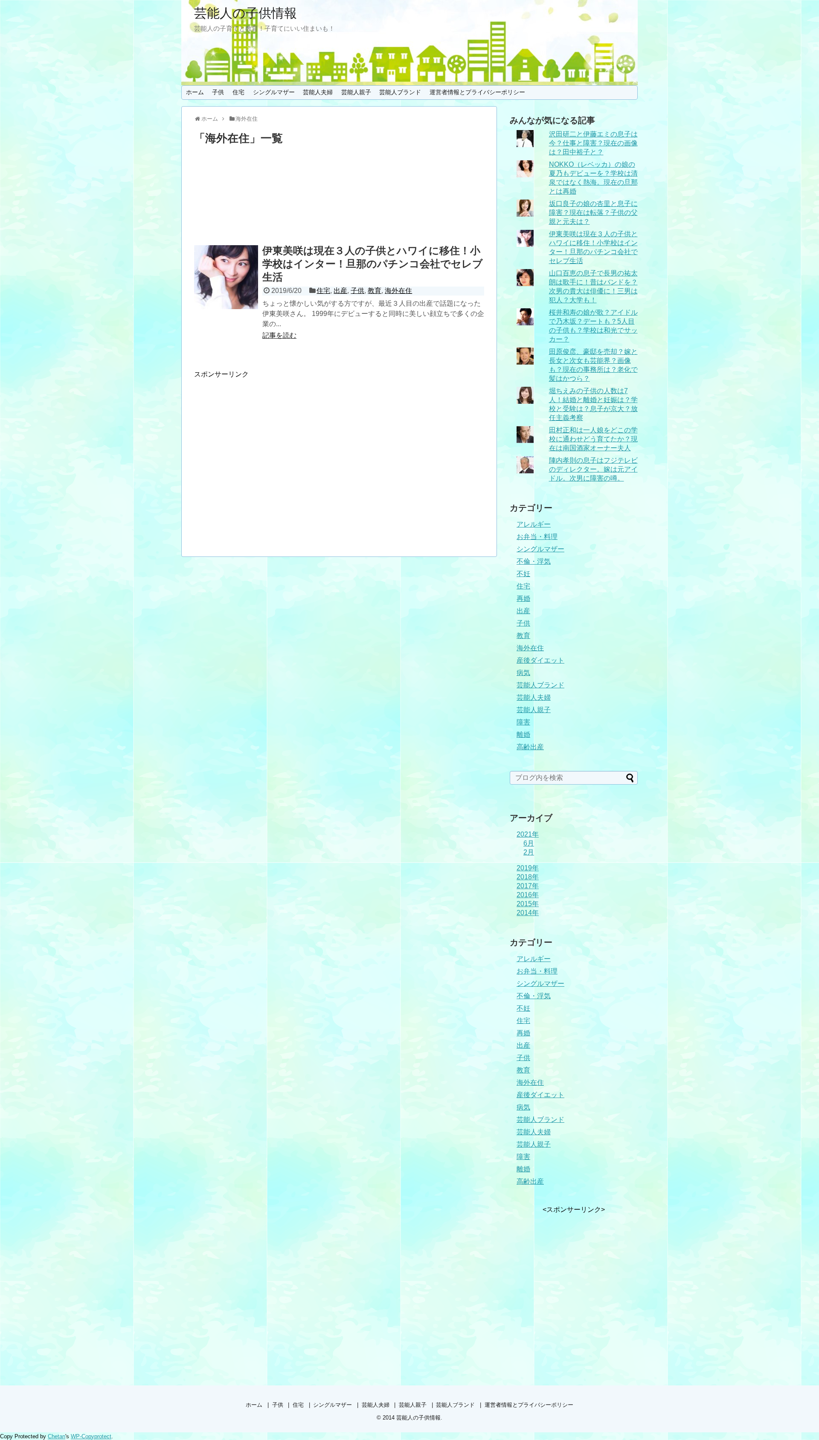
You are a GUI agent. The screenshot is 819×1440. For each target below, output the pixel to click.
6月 (528, 843)
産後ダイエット (540, 660)
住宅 (238, 92)
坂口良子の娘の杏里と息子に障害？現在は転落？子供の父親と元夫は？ (593, 212)
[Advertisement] (339, 197)
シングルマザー (274, 92)
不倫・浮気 (534, 561)
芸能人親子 (356, 92)
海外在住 (398, 290)
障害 (523, 722)
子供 (218, 92)
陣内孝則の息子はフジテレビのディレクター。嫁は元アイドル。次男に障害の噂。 (593, 469)
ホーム (195, 92)
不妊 (523, 573)
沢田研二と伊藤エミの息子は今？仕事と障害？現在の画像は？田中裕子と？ (593, 143)
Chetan (56, 1436)
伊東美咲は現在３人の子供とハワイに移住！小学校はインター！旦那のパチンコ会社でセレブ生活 (372, 264)
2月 (528, 852)
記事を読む (279, 335)
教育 (374, 290)
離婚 (523, 734)
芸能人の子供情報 (245, 13)
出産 (340, 290)
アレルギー (534, 524)
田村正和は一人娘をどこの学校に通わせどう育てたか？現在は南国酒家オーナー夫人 (593, 439)
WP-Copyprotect (91, 1436)
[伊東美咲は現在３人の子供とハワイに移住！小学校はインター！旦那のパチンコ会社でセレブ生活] (226, 277)
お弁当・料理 (537, 536)
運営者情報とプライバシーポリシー (477, 92)
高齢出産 (530, 746)
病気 (523, 672)
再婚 (523, 598)
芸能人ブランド (400, 92)
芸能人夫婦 (318, 92)
